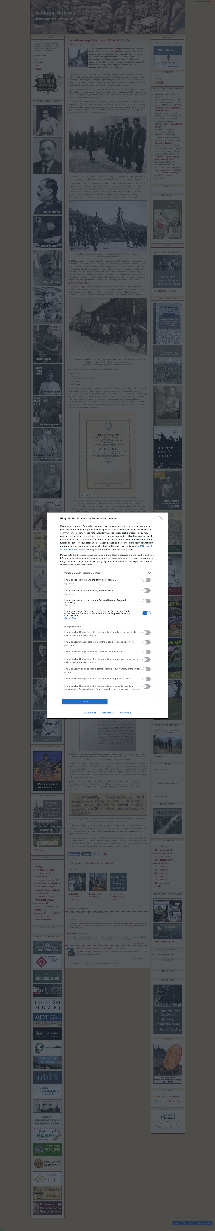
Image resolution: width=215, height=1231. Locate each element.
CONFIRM (85, 701)
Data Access (107, 712)
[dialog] (107, 616)
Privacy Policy (125, 712)
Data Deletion (89, 712)
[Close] (162, 519)
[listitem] (107, 573)
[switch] (146, 580)
